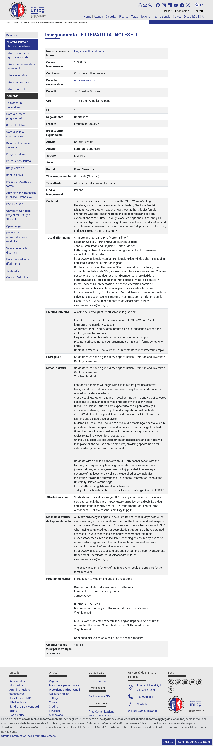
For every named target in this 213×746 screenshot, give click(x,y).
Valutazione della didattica (16, 250)
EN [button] (202, 5)
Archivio (13, 96)
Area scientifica (17, 75)
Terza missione (140, 16)
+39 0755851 (145, 696)
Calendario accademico (15, 105)
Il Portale (54, 710)
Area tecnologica (18, 82)
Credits (53, 706)
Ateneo (98, 16)
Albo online (16, 685)
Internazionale (161, 16)
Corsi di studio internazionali (15, 134)
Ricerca (123, 16)
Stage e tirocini (15, 168)
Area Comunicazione (101, 711)
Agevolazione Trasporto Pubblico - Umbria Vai (21, 195)
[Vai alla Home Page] (28, 10)
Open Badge (13, 226)
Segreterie (12, 270)
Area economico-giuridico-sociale (18, 55)
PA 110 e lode (14, 204)
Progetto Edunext (17, 154)
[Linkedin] (170, 5)
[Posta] (145, 5)
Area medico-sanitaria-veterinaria (22, 66)
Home (87, 16)
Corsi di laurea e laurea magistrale (19, 44)
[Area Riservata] (140, 5)
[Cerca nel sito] (197, 5)
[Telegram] (182, 5)
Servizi (177, 16)
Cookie (53, 702)
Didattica (111, 16)
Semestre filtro (15, 125)
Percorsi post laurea (18, 161)
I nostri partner (98, 681)
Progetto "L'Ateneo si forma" (19, 184)
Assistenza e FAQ (20, 698)
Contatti (199, 11)
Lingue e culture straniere (90, 51)
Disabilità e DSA (194, 16)
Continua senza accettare (194, 741)
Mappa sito (56, 715)
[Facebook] (158, 5)
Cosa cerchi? (183, 11)
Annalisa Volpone (85, 80)
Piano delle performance (64, 685)
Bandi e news (14, 174)
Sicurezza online (59, 693)
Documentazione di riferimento (18, 261)
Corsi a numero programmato (15, 116)
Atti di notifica (17, 702)
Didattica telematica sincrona (18, 145)
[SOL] (150, 5)
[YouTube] (176, 5)
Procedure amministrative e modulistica (16, 237)
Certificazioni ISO (99, 696)
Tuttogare (55, 698)
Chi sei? (167, 11)
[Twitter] (188, 5)
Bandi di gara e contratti (24, 706)
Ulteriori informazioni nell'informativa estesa (28, 736)
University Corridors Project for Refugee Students (18, 215)
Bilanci (13, 710)
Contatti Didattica (17, 277)
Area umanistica (18, 89)
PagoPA (54, 681)
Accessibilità (17, 681)
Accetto (168, 741)
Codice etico (17, 715)
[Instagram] (164, 5)
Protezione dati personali (64, 689)
